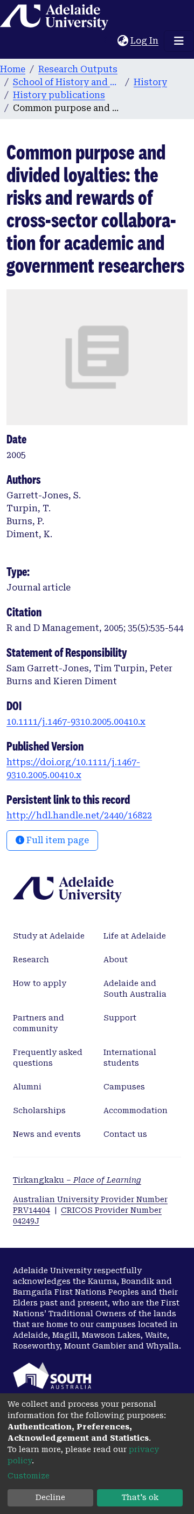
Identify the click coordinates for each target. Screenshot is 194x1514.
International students (129, 1057)
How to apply (39, 983)
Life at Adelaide (134, 936)
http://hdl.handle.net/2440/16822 (79, 815)
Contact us (125, 1134)
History (150, 82)
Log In (145, 41)
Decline (50, 1497)
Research (31, 959)
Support (119, 1017)
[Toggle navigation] (179, 41)
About (115, 959)
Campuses (124, 1086)
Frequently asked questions (47, 1057)
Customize (29, 1475)
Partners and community (38, 1023)
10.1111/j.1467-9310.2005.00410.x (76, 722)
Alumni (27, 1086)
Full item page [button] (56, 840)
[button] (122, 40)
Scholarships (39, 1110)
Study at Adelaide (49, 936)
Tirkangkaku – (77, 1180)
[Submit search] (109, 40)
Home (12, 69)
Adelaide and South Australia (135, 988)
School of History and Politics (67, 82)
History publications (59, 95)
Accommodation (135, 1110)
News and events (47, 1134)
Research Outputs (77, 69)
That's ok (140, 1497)
